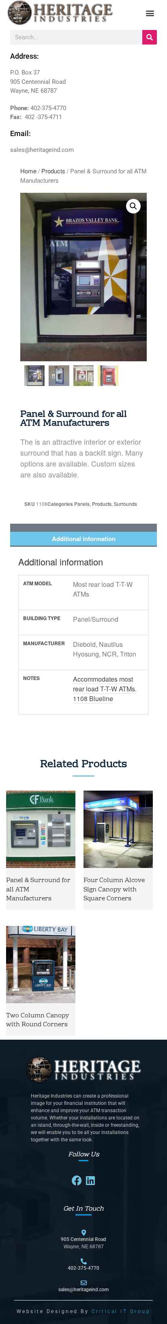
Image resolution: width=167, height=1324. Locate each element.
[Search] (149, 37)
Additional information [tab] (84, 538)
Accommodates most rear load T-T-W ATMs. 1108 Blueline (105, 688)
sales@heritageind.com (83, 1289)
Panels (82, 503)
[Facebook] (77, 1180)
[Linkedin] (91, 1180)
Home (28, 170)
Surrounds (125, 503)
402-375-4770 (83, 1268)
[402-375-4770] (84, 1261)
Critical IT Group (121, 1311)
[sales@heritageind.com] (84, 1283)
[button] (150, 13)
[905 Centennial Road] (84, 1233)
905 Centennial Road (83, 1239)
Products (53, 170)
